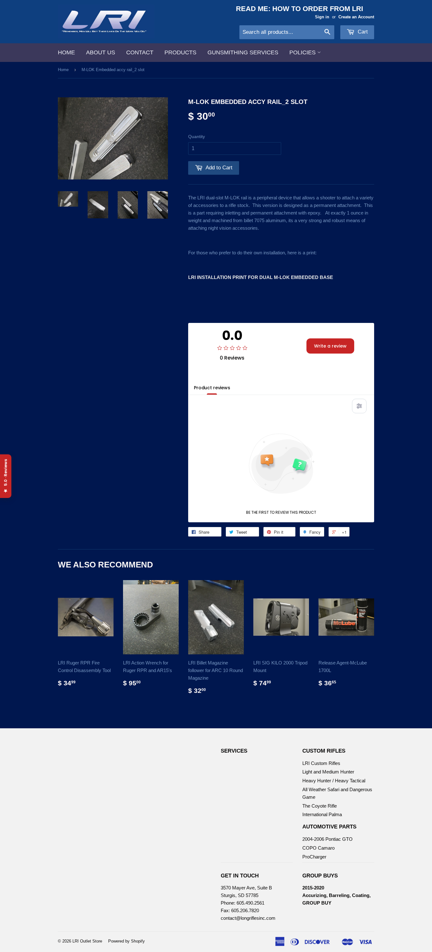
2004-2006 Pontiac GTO (327, 839)
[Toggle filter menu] (359, 406)
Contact (139, 52)
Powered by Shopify (126, 941)
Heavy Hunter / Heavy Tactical (333, 780)
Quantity (196, 136)
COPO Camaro (318, 848)
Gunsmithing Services (242, 52)
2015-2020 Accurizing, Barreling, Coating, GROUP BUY (336, 895)
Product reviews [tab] (212, 388)
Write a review (330, 346)
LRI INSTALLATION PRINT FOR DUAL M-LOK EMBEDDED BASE (260, 277)
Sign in (322, 17)
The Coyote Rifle (319, 806)
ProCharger (314, 856)
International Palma (322, 814)
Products (180, 52)
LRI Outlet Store (87, 941)
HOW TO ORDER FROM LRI (317, 9)
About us (100, 52)
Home (66, 52)
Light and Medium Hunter (328, 771)
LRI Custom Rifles (321, 763)
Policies (303, 52)
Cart (362, 32)
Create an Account (356, 17)
